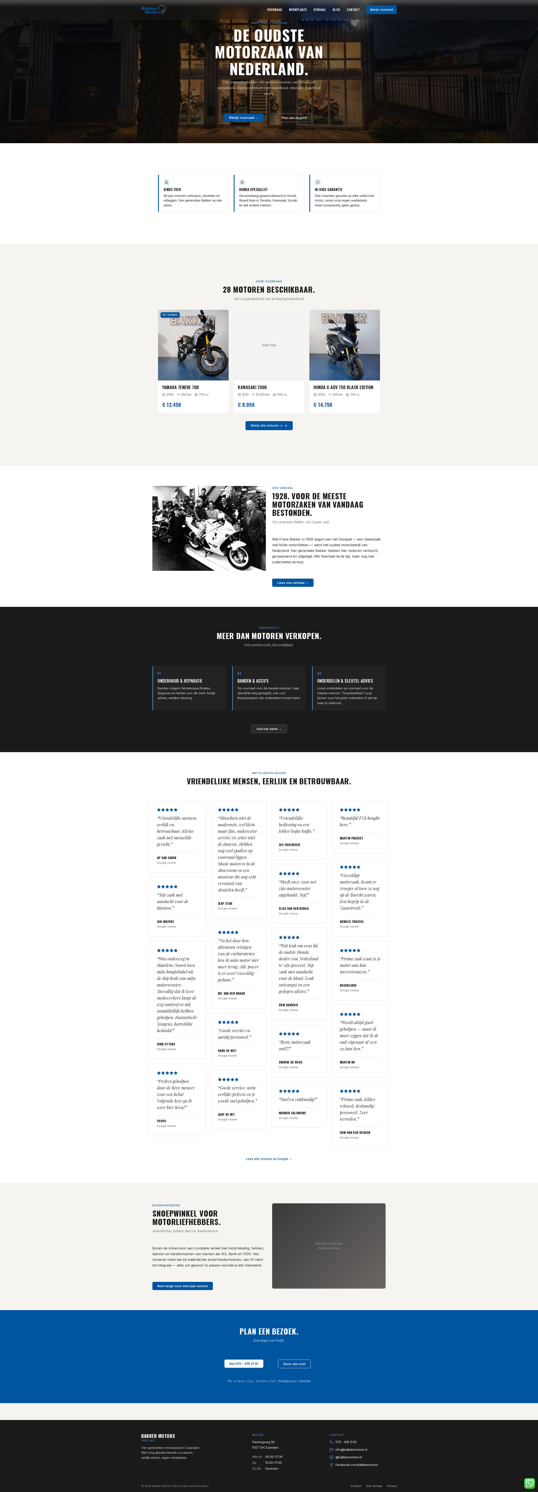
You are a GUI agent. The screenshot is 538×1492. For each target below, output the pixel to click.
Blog (336, 9)
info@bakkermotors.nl (351, 1450)
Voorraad (274, 9)
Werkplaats (298, 9)
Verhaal (320, 9)
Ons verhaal (374, 1486)
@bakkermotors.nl (348, 1457)
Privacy (392, 1486)
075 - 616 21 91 (345, 1442)
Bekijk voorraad (381, 9)
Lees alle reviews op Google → (269, 1159)
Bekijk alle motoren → (266, 425)
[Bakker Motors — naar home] (153, 10)
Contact (353, 9)
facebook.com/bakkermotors (356, 1465)
